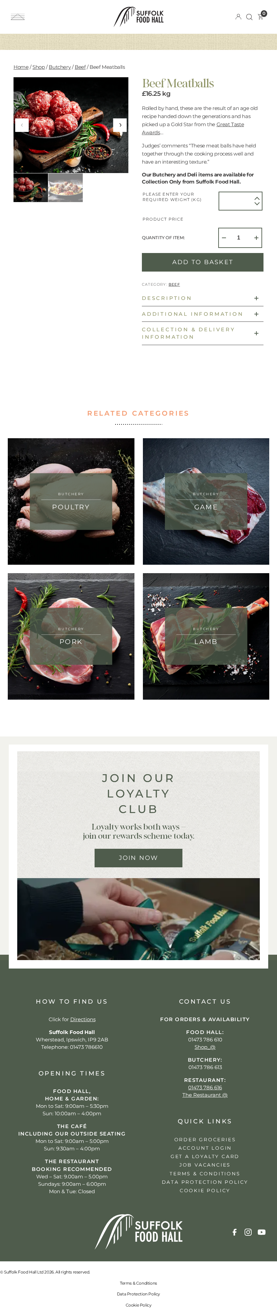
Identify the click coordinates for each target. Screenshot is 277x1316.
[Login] (238, 17)
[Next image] (120, 125)
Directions (83, 1019)
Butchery (60, 67)
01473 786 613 (205, 1067)
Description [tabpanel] (167, 298)
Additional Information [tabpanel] (193, 314)
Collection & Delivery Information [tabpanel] (188, 333)
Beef (80, 67)
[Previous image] (22, 125)
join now (138, 858)
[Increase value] (257, 198)
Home (21, 67)
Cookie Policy (139, 1305)
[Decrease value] (257, 203)
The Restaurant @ (205, 1095)
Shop (38, 67)
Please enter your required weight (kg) (172, 197)
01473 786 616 (205, 1087)
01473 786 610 (205, 1039)
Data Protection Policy (138, 1293)
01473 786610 (86, 1047)
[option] (65, 187)
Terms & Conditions (138, 1283)
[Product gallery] (71, 125)
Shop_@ (205, 1047)
